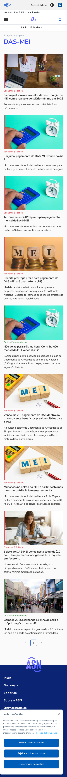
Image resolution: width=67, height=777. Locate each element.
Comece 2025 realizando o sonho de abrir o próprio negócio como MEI (31, 621)
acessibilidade (39, 5)
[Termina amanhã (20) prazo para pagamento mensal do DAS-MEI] (33, 193)
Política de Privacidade (46, 733)
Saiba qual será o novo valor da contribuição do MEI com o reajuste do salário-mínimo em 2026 (33, 96)
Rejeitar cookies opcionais (31, 753)
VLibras (59, 5)
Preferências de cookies (31, 764)
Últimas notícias (15, 708)
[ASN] (33, 664)
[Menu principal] (6, 19)
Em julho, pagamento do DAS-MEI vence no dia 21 (33, 157)
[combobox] (34, 12)
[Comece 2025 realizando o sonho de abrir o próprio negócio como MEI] (33, 596)
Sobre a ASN (13, 700)
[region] (31, 742)
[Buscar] (60, 20)
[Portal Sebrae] (9, 5)
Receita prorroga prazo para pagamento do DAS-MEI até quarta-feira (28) (31, 279)
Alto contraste (52, 5)
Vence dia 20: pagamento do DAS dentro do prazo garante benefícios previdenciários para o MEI (33, 418)
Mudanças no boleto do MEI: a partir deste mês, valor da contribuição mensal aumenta (33, 488)
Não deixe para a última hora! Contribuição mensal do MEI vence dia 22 (31, 348)
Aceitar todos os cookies (31, 742)
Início (24, 27)
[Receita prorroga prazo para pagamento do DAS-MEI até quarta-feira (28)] (33, 254)
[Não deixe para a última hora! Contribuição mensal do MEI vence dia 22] (33, 322)
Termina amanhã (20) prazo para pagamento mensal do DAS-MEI (32, 218)
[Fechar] (58, 714)
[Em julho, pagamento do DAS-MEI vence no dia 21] (33, 132)
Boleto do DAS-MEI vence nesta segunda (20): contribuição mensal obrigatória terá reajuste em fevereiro (33, 555)
